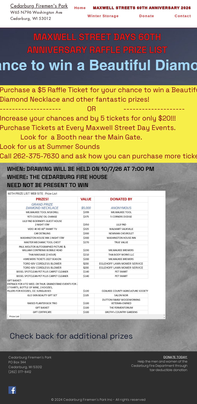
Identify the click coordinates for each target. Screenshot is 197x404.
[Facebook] (12, 390)
